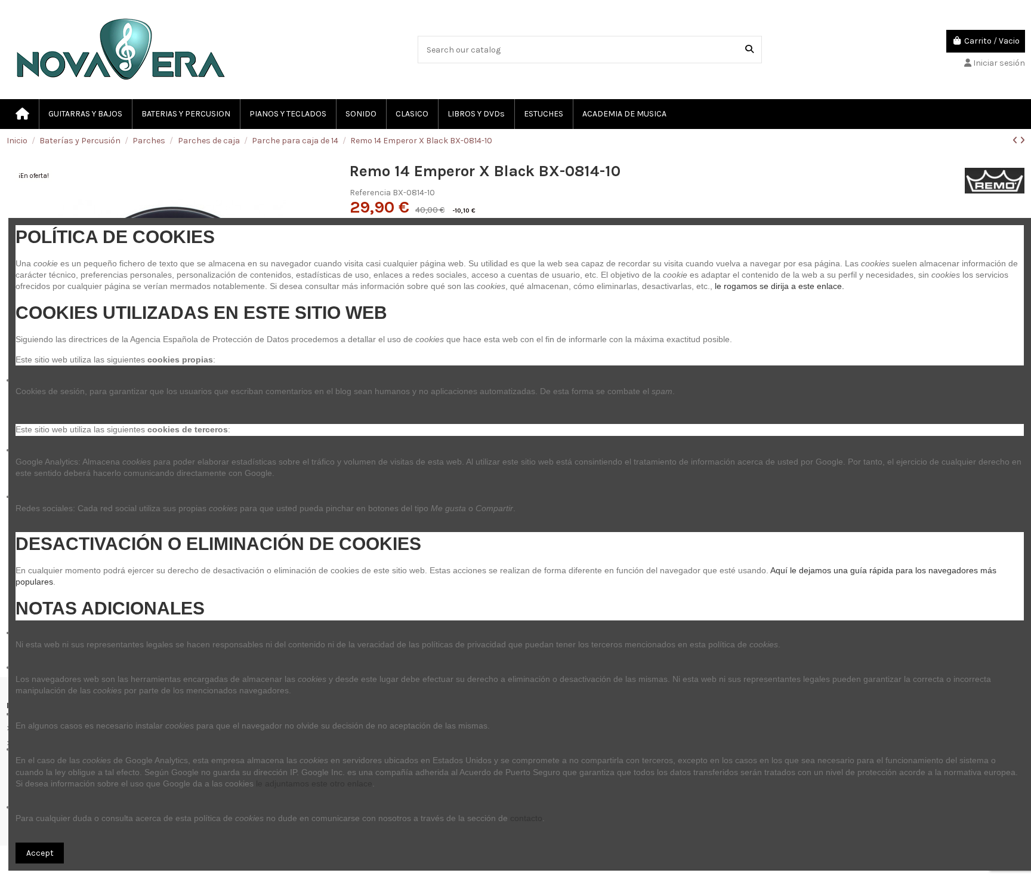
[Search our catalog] (749, 49)
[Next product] (1022, 141)
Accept (40, 853)
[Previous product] (1016, 141)
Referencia (370, 193)
